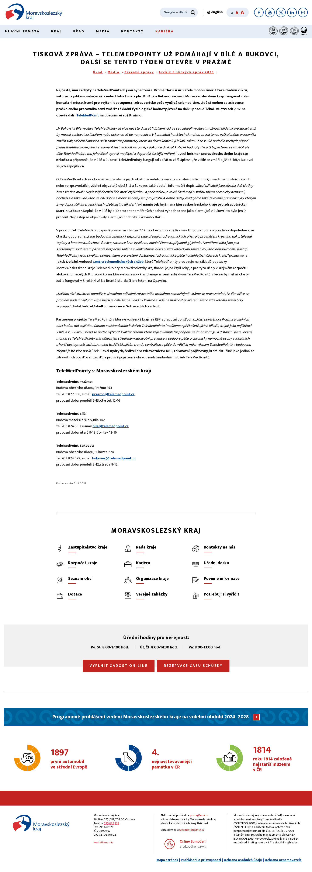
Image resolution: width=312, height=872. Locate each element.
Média (103, 31)
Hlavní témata (22, 31)
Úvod (98, 72)
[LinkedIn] (292, 12)
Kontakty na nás (103, 842)
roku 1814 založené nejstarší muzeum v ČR (272, 759)
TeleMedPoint (87, 115)
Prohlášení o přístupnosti (201, 860)
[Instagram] (303, 12)
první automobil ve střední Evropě (69, 759)
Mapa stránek (167, 860)
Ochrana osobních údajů (243, 860)
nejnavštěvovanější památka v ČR (172, 759)
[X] (281, 12)
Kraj (56, 31)
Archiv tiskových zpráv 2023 (186, 72)
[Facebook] (259, 12)
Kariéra (164, 31)
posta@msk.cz (199, 815)
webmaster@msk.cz (191, 829)
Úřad (78, 31)
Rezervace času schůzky (193, 666)
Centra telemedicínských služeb (118, 262)
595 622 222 (111, 823)
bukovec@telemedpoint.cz (114, 458)
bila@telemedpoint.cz (111, 426)
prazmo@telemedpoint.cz (113, 394)
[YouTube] (270, 12)
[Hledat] (193, 12)
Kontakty (132, 31)
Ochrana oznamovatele (283, 860)
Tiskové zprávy (139, 72)
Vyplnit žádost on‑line (119, 666)
